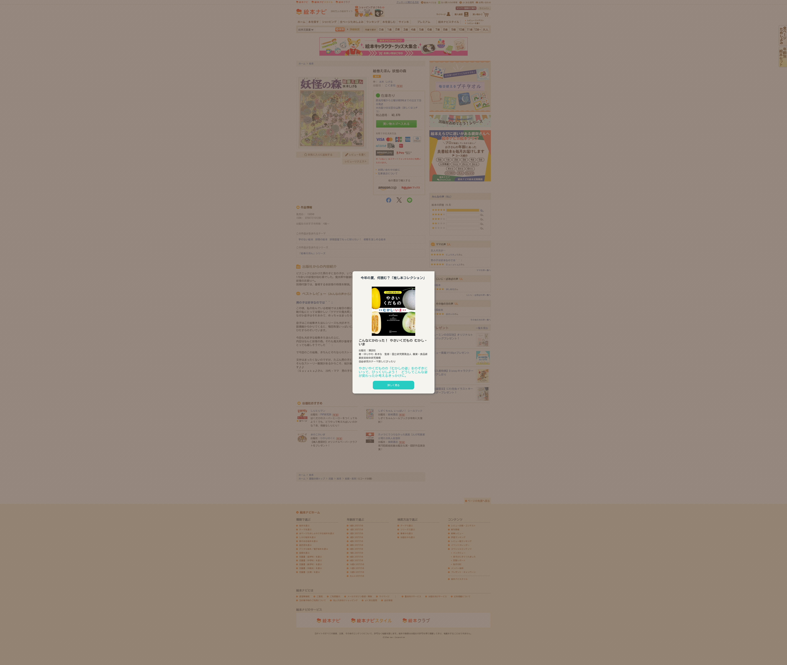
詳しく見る (393, 385)
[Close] (434, 271)
